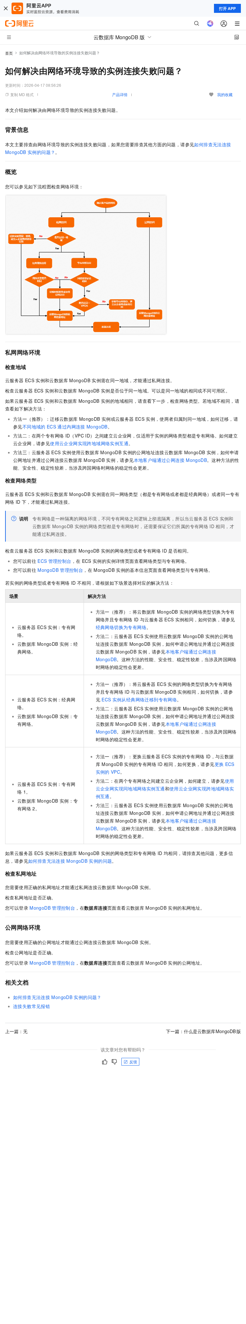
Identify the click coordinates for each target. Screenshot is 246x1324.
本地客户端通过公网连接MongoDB (170, 460)
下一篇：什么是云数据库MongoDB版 (203, 1031)
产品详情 (119, 94)
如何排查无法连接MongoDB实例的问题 (70, 861)
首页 (9, 53)
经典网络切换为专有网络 (121, 627)
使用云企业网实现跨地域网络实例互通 (89, 443)
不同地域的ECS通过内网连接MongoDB (65, 426)
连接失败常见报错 (31, 1006)
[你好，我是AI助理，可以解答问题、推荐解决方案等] (210, 23)
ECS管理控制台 (54, 561)
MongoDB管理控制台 (60, 570)
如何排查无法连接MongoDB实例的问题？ (57, 997)
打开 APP (227, 8)
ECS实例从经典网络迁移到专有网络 (139, 699)
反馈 (133, 1061)
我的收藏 (225, 94)
